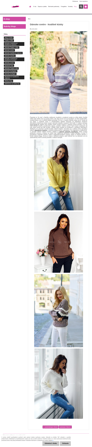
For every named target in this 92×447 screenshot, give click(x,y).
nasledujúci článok (64, 427)
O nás (34, 6)
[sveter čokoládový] (58, 242)
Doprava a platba (42, 6)
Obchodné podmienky (53, 6)
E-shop (7, 19)
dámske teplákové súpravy (13, 53)
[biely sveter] (58, 384)
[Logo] (15, 6)
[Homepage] (30, 6)
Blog (75, 6)
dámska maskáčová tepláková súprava (11, 43)
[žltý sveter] (58, 175)
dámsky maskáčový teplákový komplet (11, 59)
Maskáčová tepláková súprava (12, 77)
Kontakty (70, 6)
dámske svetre (9, 50)
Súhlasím (65, 443)
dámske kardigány (10, 71)
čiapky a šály (9, 40)
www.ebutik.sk (34, 124)
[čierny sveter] (58, 310)
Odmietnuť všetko (51, 443)
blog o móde (9, 37)
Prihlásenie (75, 1)
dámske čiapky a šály (11, 47)
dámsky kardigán (10, 74)
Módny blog (8, 81)
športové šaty (9, 65)
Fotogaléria (64, 6)
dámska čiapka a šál (11, 68)
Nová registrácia (84, 1)
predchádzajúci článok (51, 427)
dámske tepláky (10, 56)
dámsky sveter (9, 63)
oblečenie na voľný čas (12, 83)
